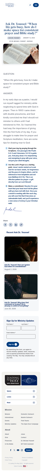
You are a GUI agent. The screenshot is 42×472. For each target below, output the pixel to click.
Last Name (25, 324)
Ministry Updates (10, 424)
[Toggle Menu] (36, 5)
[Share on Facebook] (5, 225)
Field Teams (25, 421)
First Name (10, 324)
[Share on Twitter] (11, 225)
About (7, 434)
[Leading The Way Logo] (9, 5)
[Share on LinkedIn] (16, 225)
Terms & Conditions (27, 457)
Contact (23, 437)
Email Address (11, 332)
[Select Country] (25, 466)
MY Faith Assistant (27, 444)
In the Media (9, 444)
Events (7, 421)
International (9, 417)
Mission (7, 414)
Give (6, 437)
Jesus (23, 434)
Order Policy (8, 460)
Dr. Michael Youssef (27, 441)
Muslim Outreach (26, 417)
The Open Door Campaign (29, 424)
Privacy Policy (9, 457)
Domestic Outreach (27, 414)
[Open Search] (30, 5)
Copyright (24, 460)
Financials (8, 441)
